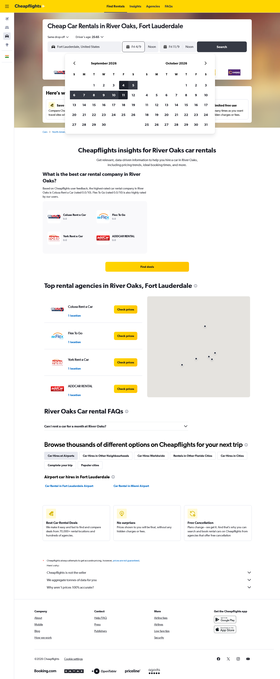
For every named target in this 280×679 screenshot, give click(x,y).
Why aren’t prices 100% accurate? (70, 587)
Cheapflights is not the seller (66, 573)
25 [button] (123, 115)
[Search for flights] (7, 19)
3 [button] (114, 85)
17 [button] (113, 105)
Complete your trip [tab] (60, 465)
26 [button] (133, 115)
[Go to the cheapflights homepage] (30, 6)
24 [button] (114, 115)
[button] (6, 6)
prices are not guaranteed (126, 560)
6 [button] (74, 95)
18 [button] (123, 105)
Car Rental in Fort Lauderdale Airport (69, 486)
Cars (45, 132)
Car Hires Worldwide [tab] (151, 455)
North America (60, 132)
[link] (147, 267)
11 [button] (123, 95)
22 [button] (94, 115)
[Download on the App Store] (225, 629)
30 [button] (104, 124)
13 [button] (74, 105)
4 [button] (123, 85)
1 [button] (94, 85)
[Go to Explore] (7, 45)
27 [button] (74, 124)
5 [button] (133, 85)
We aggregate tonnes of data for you (72, 580)
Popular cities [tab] (90, 465)
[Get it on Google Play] (225, 619)
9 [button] (104, 95)
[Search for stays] (7, 27)
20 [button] (74, 115)
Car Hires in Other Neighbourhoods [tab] (106, 455)
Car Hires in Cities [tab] (232, 455)
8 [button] (94, 95)
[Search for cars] (7, 36)
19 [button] (133, 105)
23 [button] (104, 115)
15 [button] (94, 105)
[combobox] (58, 37)
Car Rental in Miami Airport (131, 486)
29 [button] (94, 124)
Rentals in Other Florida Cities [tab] (192, 455)
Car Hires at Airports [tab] (61, 455)
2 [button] (104, 85)
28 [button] (84, 124)
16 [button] (104, 105)
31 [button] (206, 124)
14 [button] (84, 105)
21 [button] (84, 115)
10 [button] (113, 95)
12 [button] (133, 95)
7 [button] (84, 95)
